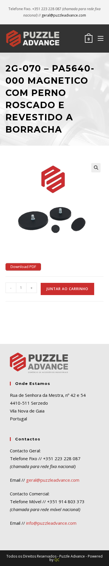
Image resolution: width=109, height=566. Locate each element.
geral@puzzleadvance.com (64, 15)
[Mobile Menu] (98, 38)
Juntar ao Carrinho (67, 288)
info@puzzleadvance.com (51, 523)
